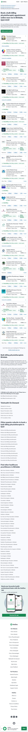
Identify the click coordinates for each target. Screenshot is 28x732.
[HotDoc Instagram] (16, 717)
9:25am (21, 233)
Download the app (14, 615)
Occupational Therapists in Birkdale (8, 532)
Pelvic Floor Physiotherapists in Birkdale (9, 544)
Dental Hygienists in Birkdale (7, 502)
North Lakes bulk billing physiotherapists (9, 455)
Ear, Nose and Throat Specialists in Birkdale (10, 516)
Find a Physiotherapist (14, 637)
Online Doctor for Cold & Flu (7, 415)
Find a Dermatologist (14, 653)
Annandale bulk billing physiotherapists (9, 460)
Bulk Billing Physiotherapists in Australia (8, 5)
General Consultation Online (7, 413)
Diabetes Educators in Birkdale (7, 512)
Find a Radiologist (14, 656)
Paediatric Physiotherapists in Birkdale (8, 542)
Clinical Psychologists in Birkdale (7, 498)
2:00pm (21, 152)
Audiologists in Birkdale (5, 493)
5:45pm (15, 124)
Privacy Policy (14, 706)
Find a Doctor (14, 631)
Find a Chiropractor (14, 642)
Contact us (14, 701)
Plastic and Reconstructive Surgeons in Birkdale (11, 549)
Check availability (5, 46)
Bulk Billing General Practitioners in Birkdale (10, 477)
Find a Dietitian (14, 648)
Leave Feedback (14, 667)
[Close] (1, 728)
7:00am (9, 136)
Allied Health (14, 677)
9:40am (21, 86)
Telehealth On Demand (5, 406)
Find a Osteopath (14, 650)
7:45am (21, 136)
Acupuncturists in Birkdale (6, 491)
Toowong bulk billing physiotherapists (8, 439)
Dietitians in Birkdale (5, 514)
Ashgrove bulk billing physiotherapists (8, 437)
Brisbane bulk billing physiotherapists (8, 432)
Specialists (14, 682)
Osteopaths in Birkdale (5, 537)
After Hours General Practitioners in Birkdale (10, 472)
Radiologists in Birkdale (5, 558)
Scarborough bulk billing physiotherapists (9, 434)
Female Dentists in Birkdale (6, 486)
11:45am (15, 112)
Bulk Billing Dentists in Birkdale (7, 475)
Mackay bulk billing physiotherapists (8, 430)
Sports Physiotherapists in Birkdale (8, 569)
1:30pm (15, 152)
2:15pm (21, 286)
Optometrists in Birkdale (6, 535)
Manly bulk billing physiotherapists (8, 446)
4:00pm (15, 205)
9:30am (15, 86)
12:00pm (21, 112)
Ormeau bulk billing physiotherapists (8, 448)
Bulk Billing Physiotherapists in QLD (7, 7)
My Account (14, 661)
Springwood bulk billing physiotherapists (9, 444)
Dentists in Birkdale (5, 507)
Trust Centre (14, 709)
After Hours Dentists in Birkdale (7, 470)
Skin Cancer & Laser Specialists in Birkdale (9, 567)
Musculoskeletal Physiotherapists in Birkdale (10, 528)
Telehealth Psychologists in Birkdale (8, 484)
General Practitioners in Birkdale (7, 523)
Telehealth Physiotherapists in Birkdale (9, 482)
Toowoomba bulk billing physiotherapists (9, 453)
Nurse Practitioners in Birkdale (7, 530)
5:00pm (16, 193)
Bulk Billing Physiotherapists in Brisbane (9, 396)
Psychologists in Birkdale (6, 556)
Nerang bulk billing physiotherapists (8, 451)
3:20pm (9, 205)
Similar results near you (14, 350)
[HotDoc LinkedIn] (14, 717)
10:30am (16, 74)
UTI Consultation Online (6, 417)
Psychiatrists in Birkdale (5, 553)
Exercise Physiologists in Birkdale (7, 519)
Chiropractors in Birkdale (6, 495)
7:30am (15, 136)
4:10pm (9, 181)
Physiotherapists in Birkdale (6, 546)
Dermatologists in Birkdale (6, 509)
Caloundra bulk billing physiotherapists (9, 458)
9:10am (9, 233)
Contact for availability (6, 58)
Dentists (14, 679)
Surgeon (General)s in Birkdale (7, 572)
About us (14, 695)
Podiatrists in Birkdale (5, 551)
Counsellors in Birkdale (5, 500)
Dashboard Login (14, 685)
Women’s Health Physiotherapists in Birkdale (10, 576)
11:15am (9, 112)
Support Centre (14, 688)
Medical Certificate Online (6, 408)
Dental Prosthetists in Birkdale (7, 505)
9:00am (9, 86)
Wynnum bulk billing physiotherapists (8, 441)
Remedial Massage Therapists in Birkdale (9, 560)
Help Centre (14, 664)
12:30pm (9, 220)
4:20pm (21, 205)
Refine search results (7, 31)
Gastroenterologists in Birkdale (7, 521)
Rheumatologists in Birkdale (6, 563)
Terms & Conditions (14, 703)
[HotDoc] (3, 2)
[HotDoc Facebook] (11, 717)
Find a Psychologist (14, 645)
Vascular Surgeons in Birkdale (7, 574)
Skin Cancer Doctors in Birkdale (7, 565)
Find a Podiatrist (14, 639)
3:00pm (9, 193)
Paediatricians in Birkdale (6, 539)
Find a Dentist (14, 634)
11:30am (15, 258)
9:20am (15, 233)
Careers (14, 698)
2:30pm (21, 220)
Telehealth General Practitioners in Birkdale (10, 479)
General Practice (14, 674)
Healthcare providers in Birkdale (7, 579)
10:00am (10, 74)
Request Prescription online (6, 410)
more (24, 74)
